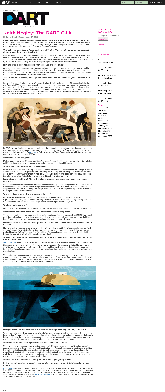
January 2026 (104, 126)
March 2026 (103, 121)
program (32, 152)
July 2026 (102, 110)
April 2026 (102, 118)
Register (160, 2)
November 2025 (105, 131)
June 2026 (102, 113)
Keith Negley (8, 368)
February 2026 (104, 123)
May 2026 (102, 115)
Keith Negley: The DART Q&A (37, 33)
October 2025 (104, 133)
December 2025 (105, 128)
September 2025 (105, 136)
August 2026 (103, 108)
